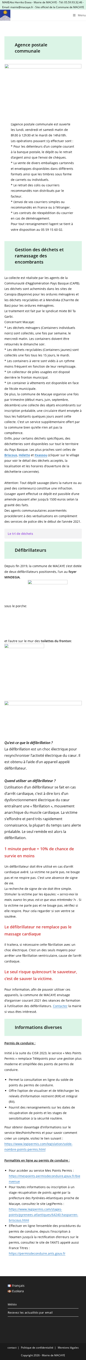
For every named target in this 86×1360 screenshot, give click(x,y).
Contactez (60, 1006)
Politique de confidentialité (37, 1347)
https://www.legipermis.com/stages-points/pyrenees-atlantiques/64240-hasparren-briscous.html (43, 1214)
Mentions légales (68, 1347)
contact (12, 1347)
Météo (12, 1304)
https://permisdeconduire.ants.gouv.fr (37, 1253)
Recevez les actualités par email (30, 1312)
